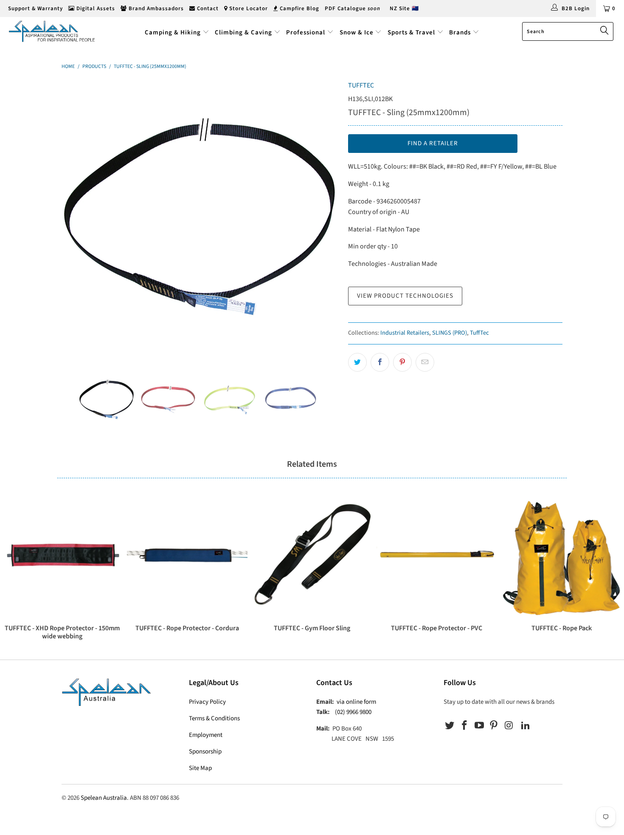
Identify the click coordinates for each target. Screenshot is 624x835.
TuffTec (479, 332)
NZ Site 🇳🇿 (404, 8)
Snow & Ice (357, 32)
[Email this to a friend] (425, 362)
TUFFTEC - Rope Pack (561, 555)
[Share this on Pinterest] (402, 362)
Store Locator (248, 8)
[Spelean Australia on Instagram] (509, 725)
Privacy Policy (207, 701)
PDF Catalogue (352, 8)
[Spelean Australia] (54, 31)
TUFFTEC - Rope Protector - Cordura (187, 555)
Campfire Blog (298, 8)
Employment (205, 735)
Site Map (200, 768)
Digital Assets (95, 8)
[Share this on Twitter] (357, 362)
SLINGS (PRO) (449, 332)
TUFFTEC (361, 85)
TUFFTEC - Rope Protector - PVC (437, 555)
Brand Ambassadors (155, 8)
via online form (356, 701)
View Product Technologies (405, 295)
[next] (324, 219)
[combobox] (567, 31)
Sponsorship (205, 751)
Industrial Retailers (404, 332)
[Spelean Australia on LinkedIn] (525, 725)
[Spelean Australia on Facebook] (464, 725)
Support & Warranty (34, 8)
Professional (305, 32)
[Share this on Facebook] (380, 362)
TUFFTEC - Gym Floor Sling (312, 555)
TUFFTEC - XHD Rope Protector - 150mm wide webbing (62, 555)
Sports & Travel (411, 32)
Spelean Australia (104, 797)
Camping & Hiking (173, 32)
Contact (207, 8)
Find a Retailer (433, 143)
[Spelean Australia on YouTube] (479, 725)
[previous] (76, 219)
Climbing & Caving (243, 32)
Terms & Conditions (214, 718)
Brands (460, 32)
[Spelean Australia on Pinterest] (494, 725)
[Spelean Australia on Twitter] (450, 725)
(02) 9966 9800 (353, 712)
